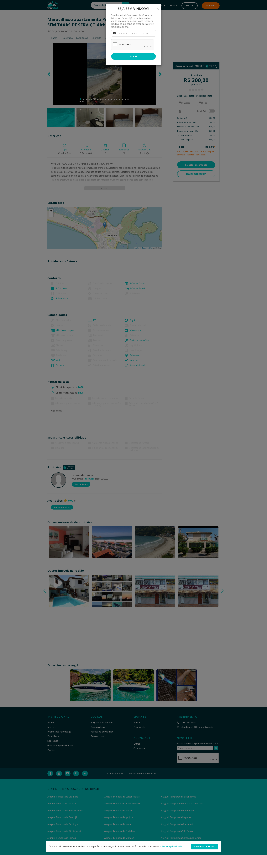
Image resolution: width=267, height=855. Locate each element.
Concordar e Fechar (204, 846)
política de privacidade (171, 846)
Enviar (133, 56)
